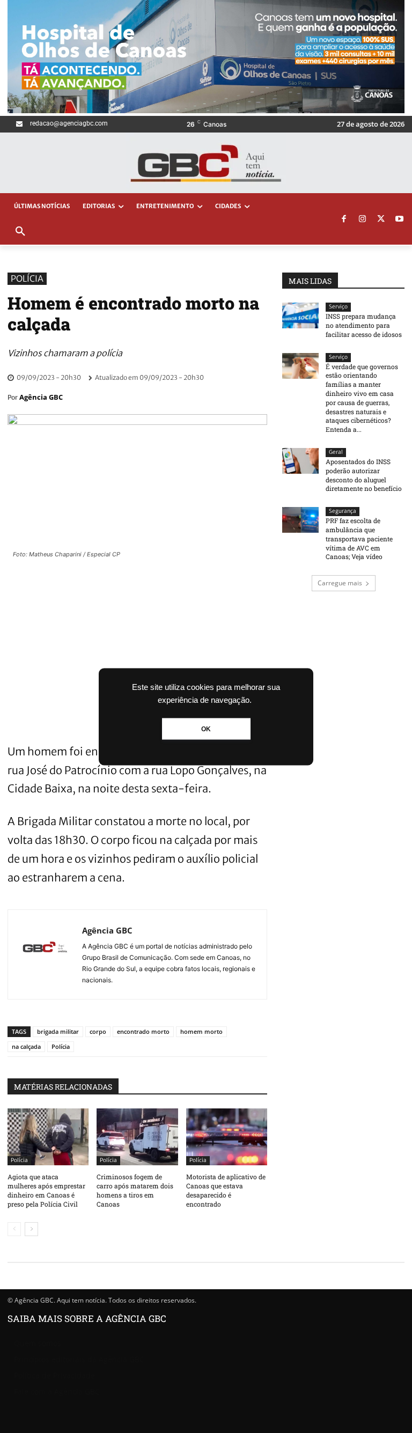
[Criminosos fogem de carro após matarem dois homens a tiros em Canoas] (137, 1136)
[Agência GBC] (45, 954)
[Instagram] (362, 219)
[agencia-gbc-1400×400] (206, 110)
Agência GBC (41, 397)
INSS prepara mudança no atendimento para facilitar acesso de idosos (364, 325)
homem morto (201, 1031)
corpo (98, 1031)
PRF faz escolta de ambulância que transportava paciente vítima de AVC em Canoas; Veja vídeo (359, 538)
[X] (381, 219)
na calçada (26, 1046)
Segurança (342, 511)
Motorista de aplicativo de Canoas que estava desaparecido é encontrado (226, 1190)
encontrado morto (143, 1031)
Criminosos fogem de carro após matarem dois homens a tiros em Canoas (135, 1190)
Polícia (27, 278)
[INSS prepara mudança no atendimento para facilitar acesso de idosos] (300, 315)
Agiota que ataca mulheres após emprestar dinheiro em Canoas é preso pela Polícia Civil (46, 1190)
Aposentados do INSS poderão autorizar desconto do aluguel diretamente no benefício (364, 475)
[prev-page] (14, 1229)
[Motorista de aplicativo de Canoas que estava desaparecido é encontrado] (226, 1136)
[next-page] (31, 1229)
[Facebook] (344, 219)
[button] (20, 232)
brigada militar (58, 1031)
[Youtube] (399, 219)
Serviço (338, 306)
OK (206, 728)
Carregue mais (340, 582)
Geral (336, 452)
